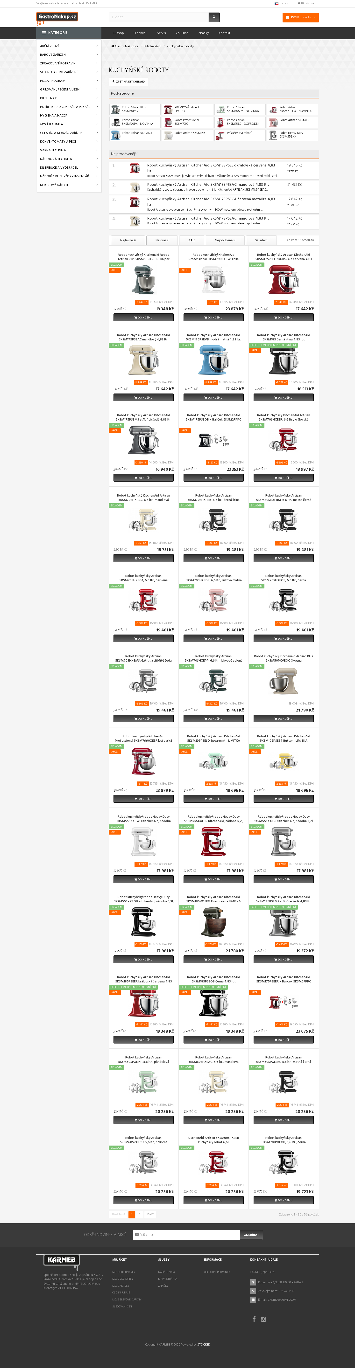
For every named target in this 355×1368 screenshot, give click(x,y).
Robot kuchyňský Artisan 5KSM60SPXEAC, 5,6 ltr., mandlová (213, 1060)
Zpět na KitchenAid (130, 81)
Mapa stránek (167, 1279)
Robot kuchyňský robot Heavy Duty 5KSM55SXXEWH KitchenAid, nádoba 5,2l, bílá (143, 821)
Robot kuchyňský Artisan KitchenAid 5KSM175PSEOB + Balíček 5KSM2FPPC (213, 417)
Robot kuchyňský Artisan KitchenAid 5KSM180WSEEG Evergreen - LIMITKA (213, 899)
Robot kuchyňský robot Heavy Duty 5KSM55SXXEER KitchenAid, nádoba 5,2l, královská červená (213, 821)
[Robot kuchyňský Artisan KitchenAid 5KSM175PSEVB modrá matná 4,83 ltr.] (213, 359)
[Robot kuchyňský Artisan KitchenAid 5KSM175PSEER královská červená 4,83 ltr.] (283, 279)
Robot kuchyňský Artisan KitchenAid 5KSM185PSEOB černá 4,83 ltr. (213, 979)
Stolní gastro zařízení (58, 72)
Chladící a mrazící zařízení (61, 133)
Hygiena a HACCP (53, 115)
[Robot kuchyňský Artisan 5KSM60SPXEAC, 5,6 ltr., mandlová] (213, 1082)
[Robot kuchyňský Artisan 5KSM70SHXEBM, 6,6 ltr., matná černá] (283, 520)
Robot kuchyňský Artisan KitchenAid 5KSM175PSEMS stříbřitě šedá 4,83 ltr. (143, 417)
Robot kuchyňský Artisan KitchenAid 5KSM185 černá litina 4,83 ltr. (283, 337)
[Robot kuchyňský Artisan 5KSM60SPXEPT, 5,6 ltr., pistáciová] (143, 1082)
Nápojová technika (56, 159)
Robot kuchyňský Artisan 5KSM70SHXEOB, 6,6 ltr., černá (283, 578)
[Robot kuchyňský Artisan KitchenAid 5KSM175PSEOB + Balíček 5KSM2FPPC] (213, 440)
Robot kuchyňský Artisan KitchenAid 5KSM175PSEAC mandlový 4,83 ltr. (208, 218)
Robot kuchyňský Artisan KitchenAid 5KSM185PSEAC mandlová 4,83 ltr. (208, 185)
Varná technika (53, 150)
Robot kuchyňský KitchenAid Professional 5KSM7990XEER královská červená (143, 741)
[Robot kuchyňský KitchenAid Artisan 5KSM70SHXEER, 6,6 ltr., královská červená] (283, 440)
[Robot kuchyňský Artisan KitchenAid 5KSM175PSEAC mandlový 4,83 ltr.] (135, 221)
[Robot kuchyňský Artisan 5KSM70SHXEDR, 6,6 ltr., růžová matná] (213, 600)
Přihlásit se (307, 3)
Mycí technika (51, 124)
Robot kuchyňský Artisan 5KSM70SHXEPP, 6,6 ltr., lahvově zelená (213, 658)
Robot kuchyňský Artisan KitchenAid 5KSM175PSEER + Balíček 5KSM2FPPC (283, 979)
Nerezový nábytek (55, 185)
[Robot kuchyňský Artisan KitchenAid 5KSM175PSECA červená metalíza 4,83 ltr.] (135, 202)
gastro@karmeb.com (282, 1300)
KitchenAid (48, 98)
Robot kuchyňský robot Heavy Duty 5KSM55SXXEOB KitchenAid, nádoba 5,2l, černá (144, 902)
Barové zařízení (53, 55)
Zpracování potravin (58, 63)
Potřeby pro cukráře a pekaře (65, 107)
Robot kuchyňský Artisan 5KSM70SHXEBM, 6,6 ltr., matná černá (283, 498)
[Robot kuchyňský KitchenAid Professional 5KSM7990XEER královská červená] (143, 761)
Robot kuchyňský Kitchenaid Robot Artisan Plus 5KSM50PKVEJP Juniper (144, 257)
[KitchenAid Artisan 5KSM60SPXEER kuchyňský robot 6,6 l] (213, 1162)
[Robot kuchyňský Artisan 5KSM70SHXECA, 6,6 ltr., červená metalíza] (143, 600)
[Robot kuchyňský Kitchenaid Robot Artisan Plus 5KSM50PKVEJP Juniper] (143, 279)
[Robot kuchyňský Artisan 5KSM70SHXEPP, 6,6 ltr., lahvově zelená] (213, 681)
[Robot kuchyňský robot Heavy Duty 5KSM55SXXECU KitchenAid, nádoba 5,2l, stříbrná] (283, 841)
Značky (163, 1286)
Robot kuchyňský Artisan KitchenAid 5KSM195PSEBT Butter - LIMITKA (283, 739)
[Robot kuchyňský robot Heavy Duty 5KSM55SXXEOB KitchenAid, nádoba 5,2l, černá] (143, 921)
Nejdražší (162, 240)
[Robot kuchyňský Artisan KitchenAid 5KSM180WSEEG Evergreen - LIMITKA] (213, 921)
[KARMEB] (57, 18)
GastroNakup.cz (126, 46)
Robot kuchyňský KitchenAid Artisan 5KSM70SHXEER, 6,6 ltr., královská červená (283, 420)
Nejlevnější (128, 240)
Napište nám (166, 1272)
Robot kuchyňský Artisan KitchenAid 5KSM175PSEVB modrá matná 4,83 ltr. (213, 337)
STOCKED (203, 1344)
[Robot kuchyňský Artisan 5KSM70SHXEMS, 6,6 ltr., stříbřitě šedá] (143, 681)
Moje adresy (120, 1286)
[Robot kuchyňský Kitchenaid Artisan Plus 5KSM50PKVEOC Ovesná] (283, 681)
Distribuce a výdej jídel (59, 168)
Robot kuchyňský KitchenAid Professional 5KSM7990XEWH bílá (214, 257)
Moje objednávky (123, 1272)
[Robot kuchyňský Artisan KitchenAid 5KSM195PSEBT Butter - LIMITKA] (283, 761)
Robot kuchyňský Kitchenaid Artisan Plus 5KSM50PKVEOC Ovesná (283, 658)
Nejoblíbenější (225, 240)
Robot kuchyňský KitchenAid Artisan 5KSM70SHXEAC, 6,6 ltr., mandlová (143, 498)
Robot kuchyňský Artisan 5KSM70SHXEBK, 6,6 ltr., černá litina (213, 498)
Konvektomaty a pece (58, 142)
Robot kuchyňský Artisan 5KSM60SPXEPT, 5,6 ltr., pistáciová (143, 1060)
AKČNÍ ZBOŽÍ (49, 46)
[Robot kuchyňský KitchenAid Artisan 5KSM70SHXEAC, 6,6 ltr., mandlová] (143, 520)
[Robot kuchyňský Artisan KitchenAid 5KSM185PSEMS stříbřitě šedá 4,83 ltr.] (283, 921)
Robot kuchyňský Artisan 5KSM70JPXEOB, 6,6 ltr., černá (284, 1140)
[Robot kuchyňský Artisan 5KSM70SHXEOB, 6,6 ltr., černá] (283, 600)
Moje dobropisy (122, 1279)
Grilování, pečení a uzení (60, 89)
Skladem (261, 240)
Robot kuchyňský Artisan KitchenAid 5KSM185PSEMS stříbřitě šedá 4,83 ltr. (284, 899)
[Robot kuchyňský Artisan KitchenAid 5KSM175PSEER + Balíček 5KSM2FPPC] (283, 1002)
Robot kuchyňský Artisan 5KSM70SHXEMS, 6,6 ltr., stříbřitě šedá (143, 658)
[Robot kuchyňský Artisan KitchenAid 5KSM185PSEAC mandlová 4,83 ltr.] (135, 187)
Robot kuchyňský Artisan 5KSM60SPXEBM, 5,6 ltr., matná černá (283, 1060)
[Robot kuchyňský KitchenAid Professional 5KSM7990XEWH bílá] (213, 279)
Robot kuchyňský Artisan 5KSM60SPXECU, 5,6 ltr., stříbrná (143, 1140)
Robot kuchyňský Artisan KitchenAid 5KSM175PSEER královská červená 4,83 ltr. (283, 259)
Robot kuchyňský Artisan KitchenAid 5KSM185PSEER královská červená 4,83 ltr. (211, 168)
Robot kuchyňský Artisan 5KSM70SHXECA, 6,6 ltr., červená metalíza (143, 580)
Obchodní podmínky (217, 1272)
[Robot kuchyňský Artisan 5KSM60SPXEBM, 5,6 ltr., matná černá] (283, 1082)
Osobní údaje (121, 1293)
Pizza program (52, 81)
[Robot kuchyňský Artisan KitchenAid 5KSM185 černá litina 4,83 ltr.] (283, 359)
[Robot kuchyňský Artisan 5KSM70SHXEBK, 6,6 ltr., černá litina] (213, 520)
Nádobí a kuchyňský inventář (64, 176)
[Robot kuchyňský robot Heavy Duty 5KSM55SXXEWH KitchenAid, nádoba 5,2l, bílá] (143, 841)
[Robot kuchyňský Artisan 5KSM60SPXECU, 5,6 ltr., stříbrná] (143, 1162)
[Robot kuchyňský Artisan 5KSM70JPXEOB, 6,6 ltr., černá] (283, 1162)
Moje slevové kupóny (127, 1300)
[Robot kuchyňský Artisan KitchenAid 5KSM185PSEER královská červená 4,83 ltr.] (135, 168)
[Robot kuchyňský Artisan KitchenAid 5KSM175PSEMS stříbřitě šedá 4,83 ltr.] (143, 440)
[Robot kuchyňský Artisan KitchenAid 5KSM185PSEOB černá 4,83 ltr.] (213, 1002)
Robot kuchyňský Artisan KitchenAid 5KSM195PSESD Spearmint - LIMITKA (213, 739)
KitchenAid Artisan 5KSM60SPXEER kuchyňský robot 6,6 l (213, 1140)
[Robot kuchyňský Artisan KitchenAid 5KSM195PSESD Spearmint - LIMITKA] (213, 761)
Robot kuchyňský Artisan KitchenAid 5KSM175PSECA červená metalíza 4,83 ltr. (211, 202)
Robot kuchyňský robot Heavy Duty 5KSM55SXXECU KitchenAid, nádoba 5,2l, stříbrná (283, 821)
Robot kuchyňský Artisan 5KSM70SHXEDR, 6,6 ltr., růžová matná (213, 578)
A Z (191, 240)
